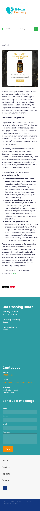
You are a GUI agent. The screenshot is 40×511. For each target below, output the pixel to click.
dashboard (20, 502)
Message (6, 432)
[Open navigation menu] (35, 11)
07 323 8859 (8, 375)
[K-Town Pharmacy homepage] (17, 11)
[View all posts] (2, 29)
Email (5, 424)
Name (5, 408)
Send (7, 449)
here (14, 273)
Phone (5, 416)
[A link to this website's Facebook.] (5, 488)
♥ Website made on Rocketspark (18, 503)
